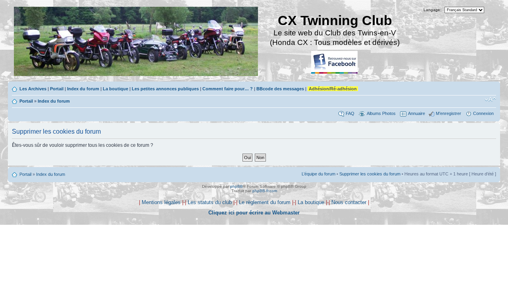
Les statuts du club (210, 202)
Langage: (432, 10)
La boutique (115, 88)
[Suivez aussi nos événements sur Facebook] (335, 62)
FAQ (350, 113)
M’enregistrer (448, 113)
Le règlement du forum (265, 202)
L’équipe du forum (318, 173)
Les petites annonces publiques (165, 88)
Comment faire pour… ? (227, 88)
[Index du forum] (136, 42)
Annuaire (416, 113)
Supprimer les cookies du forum (369, 173)
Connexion (483, 113)
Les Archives (32, 88)
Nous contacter (348, 202)
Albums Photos (381, 113)
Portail (57, 88)
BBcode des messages (280, 88)
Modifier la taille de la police (490, 99)
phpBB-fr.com (264, 191)
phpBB (236, 186)
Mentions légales (161, 202)
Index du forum (83, 88)
